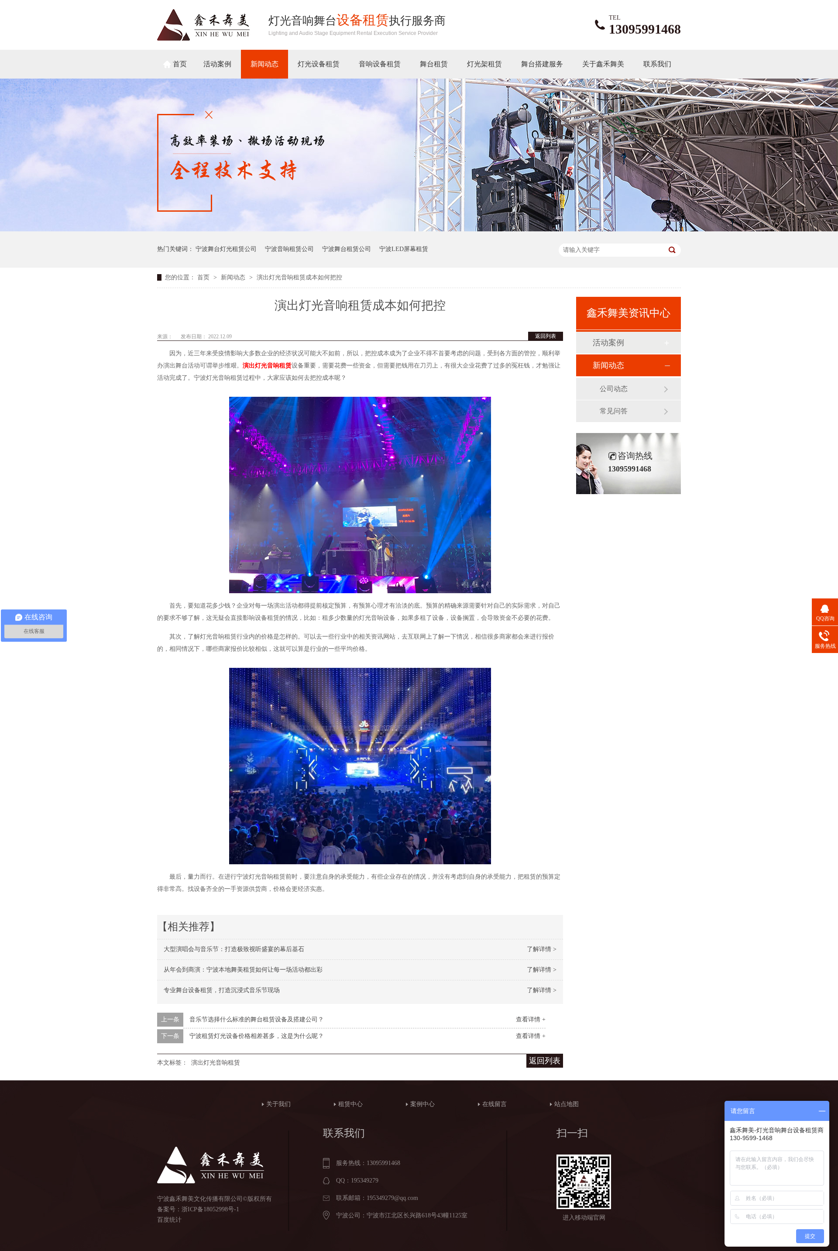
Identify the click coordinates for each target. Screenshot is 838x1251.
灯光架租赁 (484, 64)
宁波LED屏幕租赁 (403, 249)
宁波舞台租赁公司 (346, 249)
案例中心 (422, 1104)
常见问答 (614, 411)
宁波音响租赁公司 (289, 249)
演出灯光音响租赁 (215, 1062)
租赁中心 (350, 1104)
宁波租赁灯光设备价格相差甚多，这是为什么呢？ (256, 1036)
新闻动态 (264, 64)
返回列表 (545, 336)
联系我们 (657, 64)
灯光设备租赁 (319, 64)
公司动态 (614, 388)
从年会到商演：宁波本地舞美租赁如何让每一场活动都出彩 (243, 969)
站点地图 (566, 1104)
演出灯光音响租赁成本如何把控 (299, 277)
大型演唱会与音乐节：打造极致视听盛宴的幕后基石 (234, 949)
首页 (180, 64)
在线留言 (494, 1104)
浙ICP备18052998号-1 (210, 1209)
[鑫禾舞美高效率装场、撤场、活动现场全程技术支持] (419, 229)
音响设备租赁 (380, 64)
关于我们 (278, 1104)
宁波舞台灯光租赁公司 (226, 249)
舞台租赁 (434, 64)
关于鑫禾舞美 (603, 64)
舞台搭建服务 (542, 64)
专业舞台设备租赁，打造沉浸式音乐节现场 (222, 990)
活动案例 (217, 64)
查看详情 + (531, 1019)
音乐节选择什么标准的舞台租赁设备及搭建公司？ (256, 1019)
